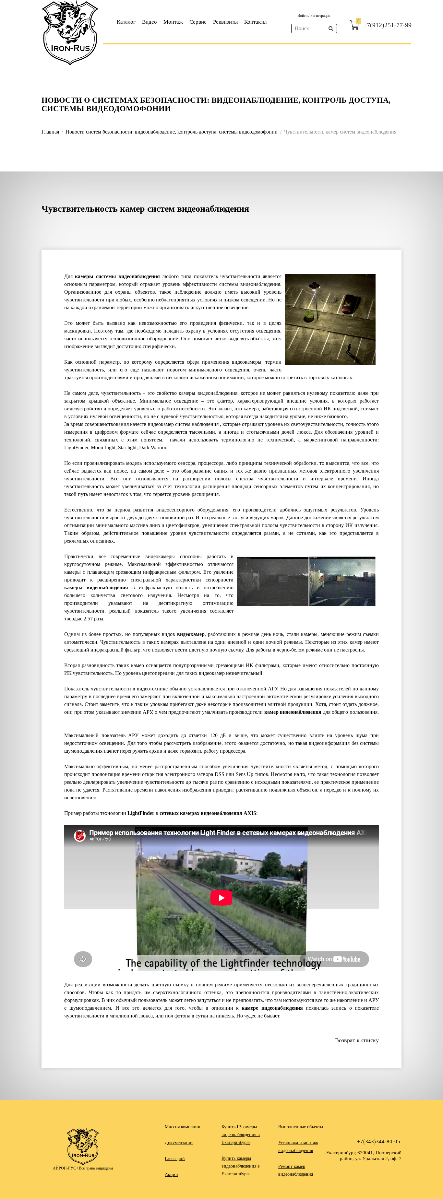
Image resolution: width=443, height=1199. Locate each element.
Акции (171, 1174)
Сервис (198, 22)
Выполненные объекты (300, 1126)
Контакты (255, 22)
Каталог (126, 22)
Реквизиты (225, 22)
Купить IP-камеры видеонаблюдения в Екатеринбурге (241, 1134)
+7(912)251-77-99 (387, 25)
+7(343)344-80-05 (378, 1141)
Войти (302, 15)
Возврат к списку (357, 1040)
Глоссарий (175, 1158)
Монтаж (173, 22)
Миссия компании (182, 1126)
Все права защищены (96, 1168)
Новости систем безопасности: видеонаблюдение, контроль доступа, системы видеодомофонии (172, 132)
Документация (179, 1142)
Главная (50, 132)
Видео (149, 22)
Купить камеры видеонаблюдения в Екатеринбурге (241, 1166)
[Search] (331, 28)
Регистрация (320, 15)
